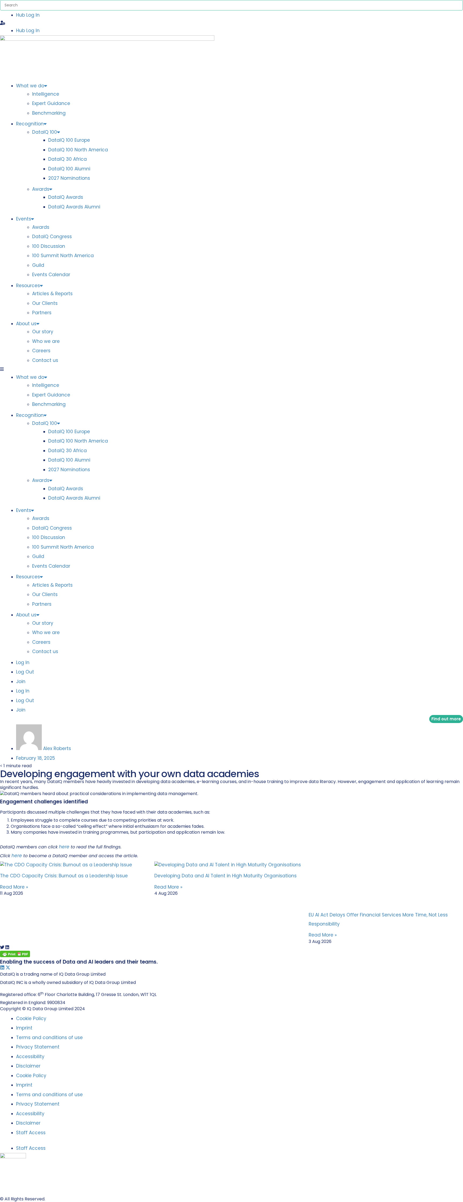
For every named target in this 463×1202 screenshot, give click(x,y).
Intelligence (45, 94)
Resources (28, 285)
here (64, 847)
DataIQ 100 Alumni (69, 169)
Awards (40, 189)
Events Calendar (51, 274)
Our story (42, 331)
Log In (22, 662)
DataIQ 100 (44, 132)
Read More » (14, 887)
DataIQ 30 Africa (67, 159)
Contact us (45, 360)
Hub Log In (28, 15)
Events (23, 219)
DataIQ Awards (65, 197)
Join (20, 681)
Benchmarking (49, 113)
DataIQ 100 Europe (69, 140)
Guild (38, 265)
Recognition (30, 124)
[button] (231, 23)
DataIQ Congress (52, 236)
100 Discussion (48, 246)
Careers (41, 350)
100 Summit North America (63, 255)
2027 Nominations (69, 178)
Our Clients (45, 303)
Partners (41, 312)
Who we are (46, 341)
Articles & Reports (52, 293)
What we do (30, 86)
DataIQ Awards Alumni (74, 207)
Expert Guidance (51, 103)
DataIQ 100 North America (78, 150)
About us (26, 323)
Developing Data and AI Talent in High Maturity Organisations (225, 876)
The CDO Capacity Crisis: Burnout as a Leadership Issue (64, 876)
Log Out (25, 672)
